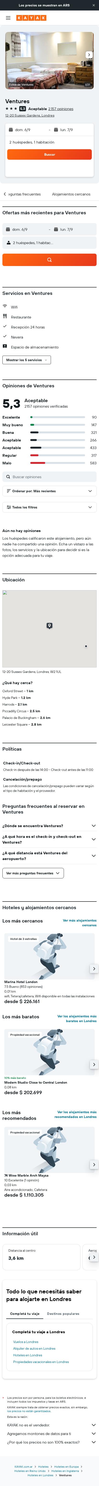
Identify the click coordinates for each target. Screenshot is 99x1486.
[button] (93, 5)
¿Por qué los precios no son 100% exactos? (43, 1442)
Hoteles (43, 1466)
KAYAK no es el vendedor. (28, 1425)
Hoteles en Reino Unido (30, 1471)
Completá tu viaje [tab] (24, 1314)
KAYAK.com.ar (23, 1466)
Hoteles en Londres (27, 1355)
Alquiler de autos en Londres (34, 1348)
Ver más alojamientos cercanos (80, 922)
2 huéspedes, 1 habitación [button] (32, 142)
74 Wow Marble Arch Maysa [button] (26, 1175)
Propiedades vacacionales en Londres (41, 1362)
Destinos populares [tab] (63, 1314)
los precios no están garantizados (28, 1411)
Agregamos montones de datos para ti (39, 1433)
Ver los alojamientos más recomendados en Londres (76, 1114)
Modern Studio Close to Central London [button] (35, 1082)
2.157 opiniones (60, 108)
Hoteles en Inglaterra (65, 1471)
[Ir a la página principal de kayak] (31, 18)
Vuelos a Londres (25, 1342)
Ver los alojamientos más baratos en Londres (77, 1018)
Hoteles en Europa (66, 1466)
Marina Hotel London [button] (20, 982)
